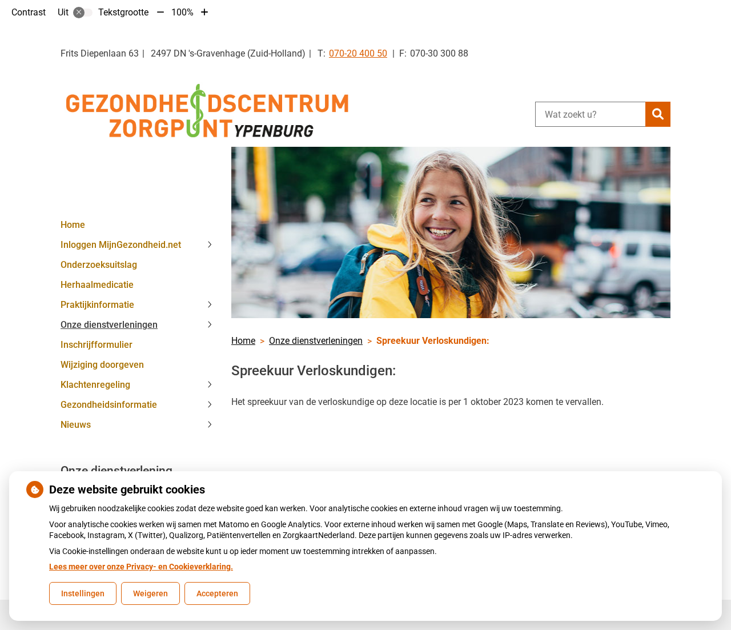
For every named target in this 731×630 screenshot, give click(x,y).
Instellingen (83, 593)
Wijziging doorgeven (102, 364)
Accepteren (217, 593)
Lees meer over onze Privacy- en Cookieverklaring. (141, 566)
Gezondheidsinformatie (109, 404)
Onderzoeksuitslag (99, 264)
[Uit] (83, 13)
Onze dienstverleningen (109, 324)
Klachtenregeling (95, 384)
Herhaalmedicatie (97, 284)
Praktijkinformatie (97, 304)
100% (182, 12)
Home (73, 224)
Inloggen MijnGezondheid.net (121, 244)
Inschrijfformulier (96, 344)
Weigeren (150, 593)
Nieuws (76, 424)
